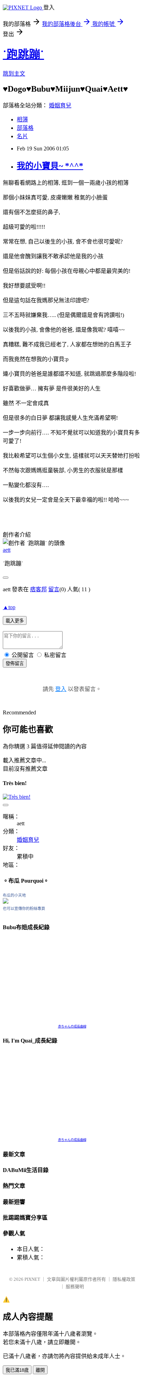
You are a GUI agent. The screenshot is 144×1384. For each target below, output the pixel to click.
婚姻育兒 (60, 105)
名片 (22, 136)
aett (6, 550)
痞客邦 (38, 589)
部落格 (25, 128)
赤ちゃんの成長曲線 (72, 1026)
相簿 (22, 119)
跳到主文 (14, 74)
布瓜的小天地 (14, 895)
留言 (53, 589)
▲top (9, 607)
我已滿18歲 (17, 1370)
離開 (40, 1370)
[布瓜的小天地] (5, 902)
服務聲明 (75, 1286)
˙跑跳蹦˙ (23, 54)
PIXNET (32, 1279)
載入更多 (15, 620)
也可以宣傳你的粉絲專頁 (24, 908)
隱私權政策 (124, 1279)
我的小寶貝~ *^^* (50, 165)
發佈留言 (15, 663)
